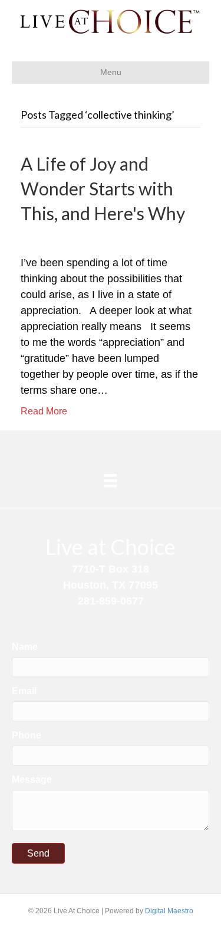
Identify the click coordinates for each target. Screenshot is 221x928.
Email (24, 691)
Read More (44, 411)
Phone (26, 735)
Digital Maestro (169, 911)
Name (25, 647)
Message (32, 780)
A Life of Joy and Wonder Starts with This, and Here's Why (103, 188)
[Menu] (110, 480)
